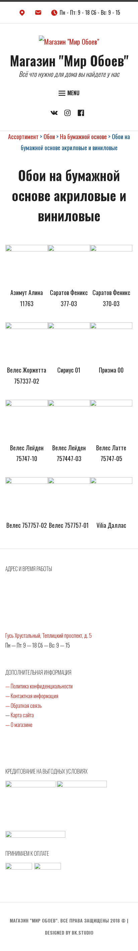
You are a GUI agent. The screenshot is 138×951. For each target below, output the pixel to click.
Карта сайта (22, 715)
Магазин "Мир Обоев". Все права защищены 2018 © (68, 920)
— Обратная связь (23, 706)
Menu (73, 93)
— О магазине (18, 725)
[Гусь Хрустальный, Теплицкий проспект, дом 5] (22, 14)
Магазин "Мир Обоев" (69, 60)
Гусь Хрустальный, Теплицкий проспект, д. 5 (48, 635)
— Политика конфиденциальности (39, 686)
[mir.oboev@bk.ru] (38, 14)
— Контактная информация (31, 696)
